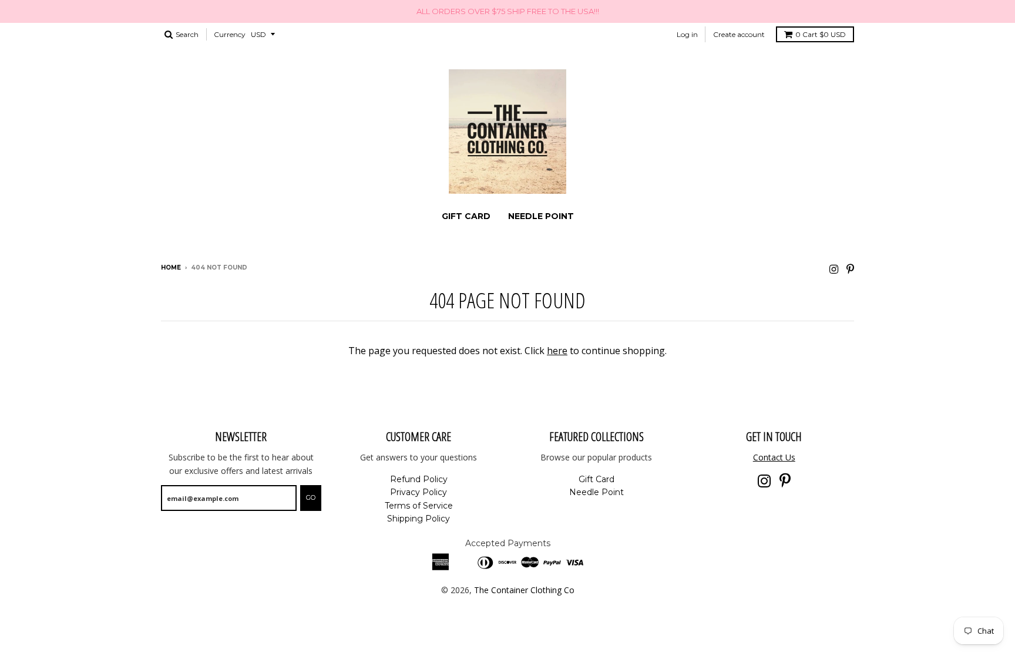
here (557, 350)
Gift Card (466, 216)
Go (310, 497)
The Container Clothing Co (524, 590)
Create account (739, 34)
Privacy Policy (418, 492)
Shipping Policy (418, 518)
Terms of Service (419, 505)
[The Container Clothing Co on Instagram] (833, 268)
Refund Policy (419, 479)
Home (171, 267)
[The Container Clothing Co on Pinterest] (850, 268)
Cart (820, 34)
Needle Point (541, 216)
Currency (230, 34)
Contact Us (774, 457)
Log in (687, 34)
